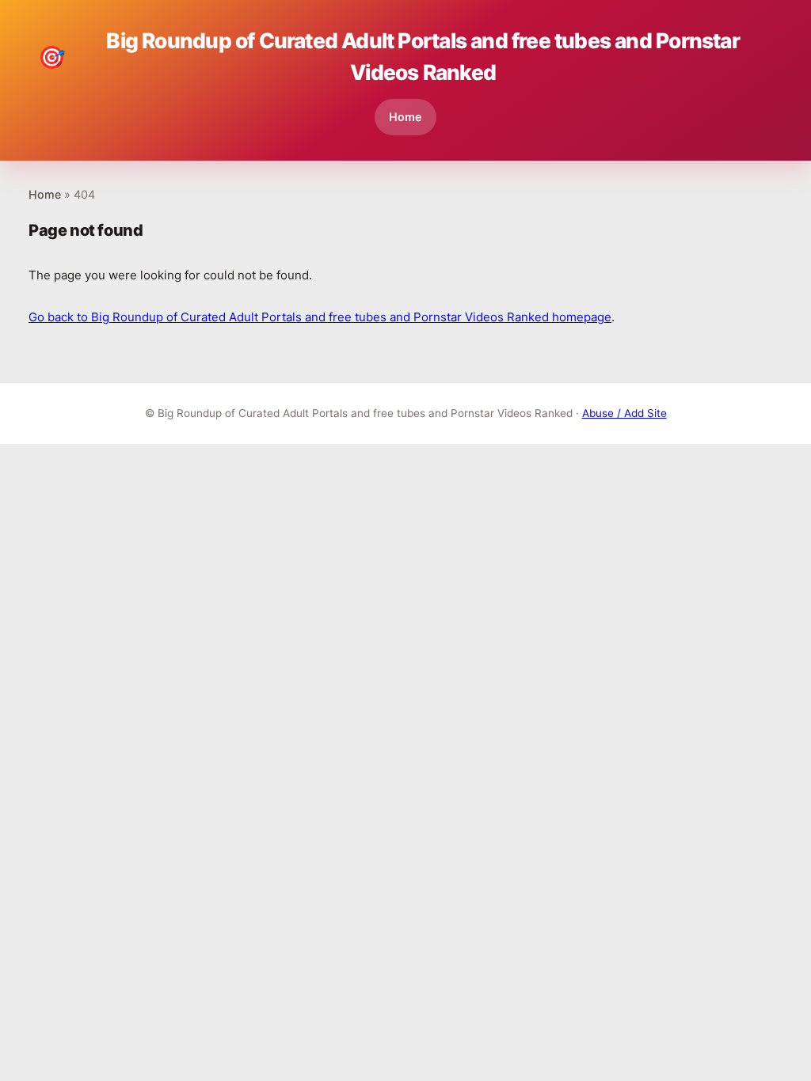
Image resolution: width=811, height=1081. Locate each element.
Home (405, 116)
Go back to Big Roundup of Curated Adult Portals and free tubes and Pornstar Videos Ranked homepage (320, 316)
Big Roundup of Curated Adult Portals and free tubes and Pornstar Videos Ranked (389, 56)
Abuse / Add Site (624, 413)
